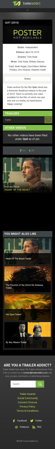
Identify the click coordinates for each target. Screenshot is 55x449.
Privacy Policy (27, 406)
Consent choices (27, 402)
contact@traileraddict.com (35, 372)
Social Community (27, 398)
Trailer (8, 120)
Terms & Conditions (27, 410)
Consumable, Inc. (30, 441)
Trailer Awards (28, 393)
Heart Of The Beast (17, 189)
